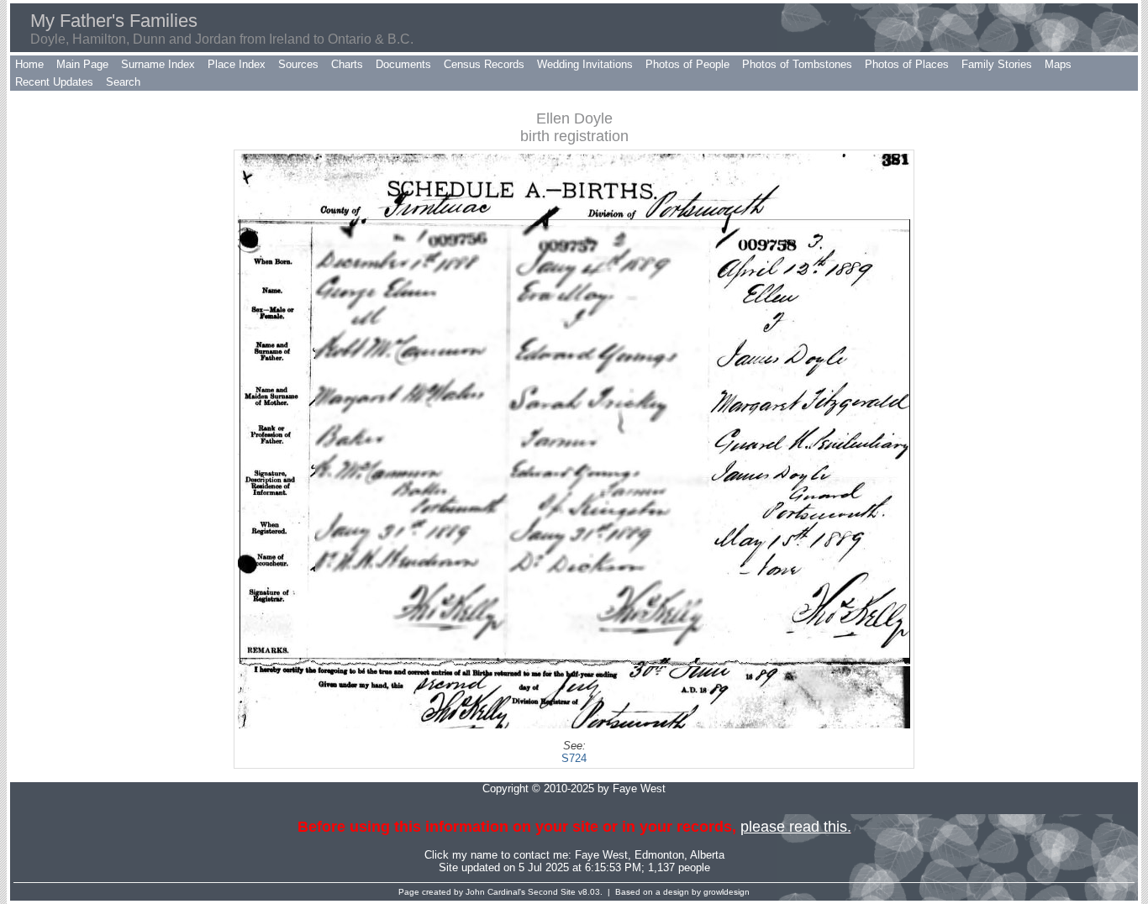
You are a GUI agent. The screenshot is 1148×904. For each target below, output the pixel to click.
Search (123, 82)
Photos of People (687, 64)
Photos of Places (907, 64)
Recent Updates (54, 82)
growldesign (726, 891)
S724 (574, 758)
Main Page (82, 64)
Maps (1058, 64)
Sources (298, 64)
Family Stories (996, 64)
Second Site (552, 891)
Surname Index (158, 64)
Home (29, 64)
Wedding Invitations (585, 64)
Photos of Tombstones (797, 64)
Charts (347, 64)
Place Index (237, 64)
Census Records (484, 64)
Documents (403, 64)
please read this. (795, 826)
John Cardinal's (495, 891)
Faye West (601, 855)
